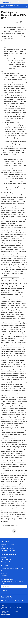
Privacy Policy (17, 611)
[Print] (21, 22)
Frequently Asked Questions (8, 550)
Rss (8, 601)
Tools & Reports (5, 557)
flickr (18, 601)
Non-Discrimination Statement (5, 612)
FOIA (15, 605)
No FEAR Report (17, 607)
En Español (4, 573)
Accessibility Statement (6, 614)
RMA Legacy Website (6, 562)
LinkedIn (22, 601)
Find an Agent (4, 546)
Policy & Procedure (6, 559)
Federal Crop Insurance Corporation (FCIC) (12, 568)
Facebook (2, 601)
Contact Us (4, 575)
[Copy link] (24, 22)
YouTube (15, 601)
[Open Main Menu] (26, 6)
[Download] (17, 22)
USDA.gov (3, 605)
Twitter (12, 601)
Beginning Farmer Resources (8, 548)
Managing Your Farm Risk (7, 544)
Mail (5, 601)
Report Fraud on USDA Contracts (6, 608)
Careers (3, 571)
